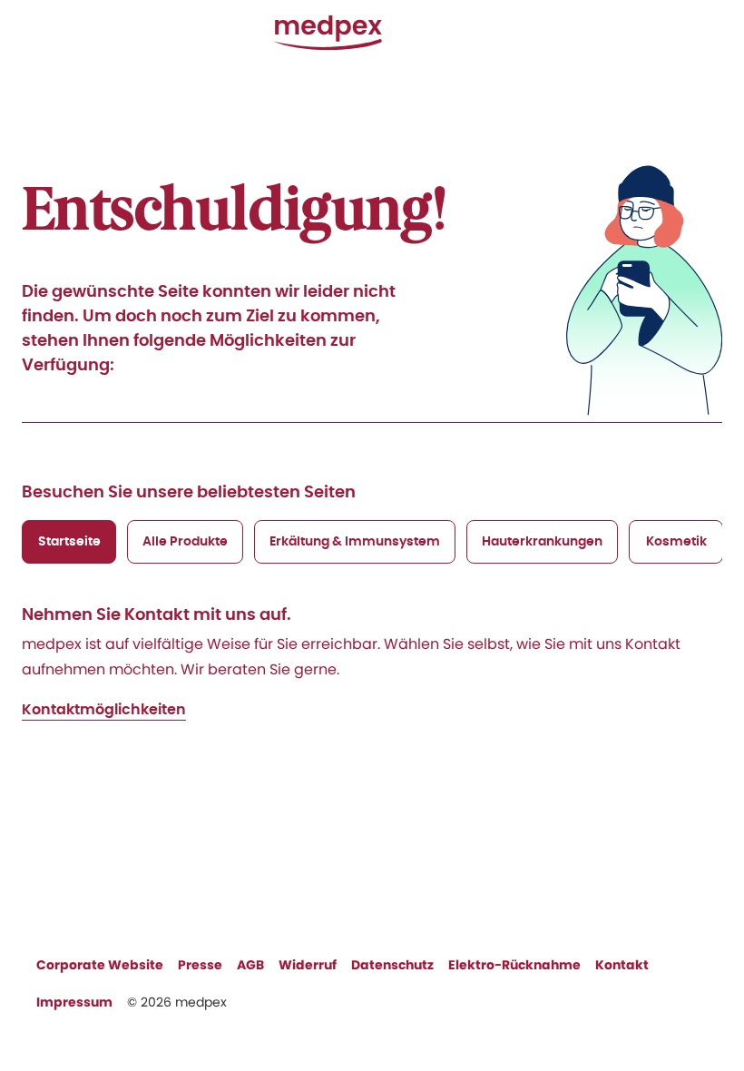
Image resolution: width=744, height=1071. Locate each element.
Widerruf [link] (308, 965)
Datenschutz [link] (392, 965)
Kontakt (622, 965)
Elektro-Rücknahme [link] (514, 965)
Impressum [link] (74, 1002)
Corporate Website (99, 965)
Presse (200, 965)
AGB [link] (250, 965)
